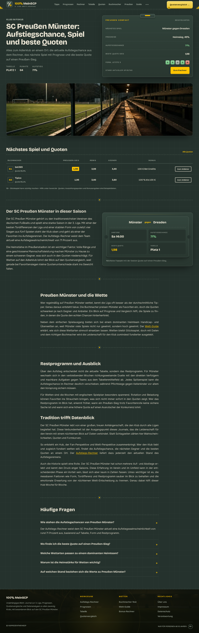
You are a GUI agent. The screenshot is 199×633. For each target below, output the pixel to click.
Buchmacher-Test (128, 602)
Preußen (129, 4)
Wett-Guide (152, 326)
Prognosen (68, 4)
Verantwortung (165, 616)
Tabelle (91, 4)
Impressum (163, 606)
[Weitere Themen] (147, 4)
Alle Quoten (188, 152)
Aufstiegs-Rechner (87, 453)
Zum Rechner (180, 70)
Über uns (162, 602)
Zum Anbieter (183, 169)
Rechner (81, 4)
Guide (139, 4)
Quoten (101, 4)
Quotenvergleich (178, 4)
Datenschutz (164, 611)
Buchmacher (115, 4)
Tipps (56, 4)
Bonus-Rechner (126, 611)
